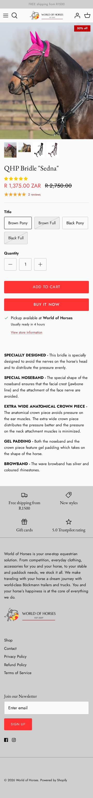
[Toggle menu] (5, 15)
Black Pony (75, 223)
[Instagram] (14, 740)
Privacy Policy (15, 656)
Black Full (16, 238)
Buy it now (47, 304)
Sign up (18, 724)
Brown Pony (18, 223)
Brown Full (47, 223)
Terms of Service (18, 673)
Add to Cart (46, 287)
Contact (10, 648)
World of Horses (27, 780)
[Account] (76, 15)
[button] (16, 179)
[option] (46, 81)
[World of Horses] (46, 15)
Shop (8, 640)
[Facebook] (6, 740)
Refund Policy (15, 665)
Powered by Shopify (53, 780)
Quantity (11, 253)
